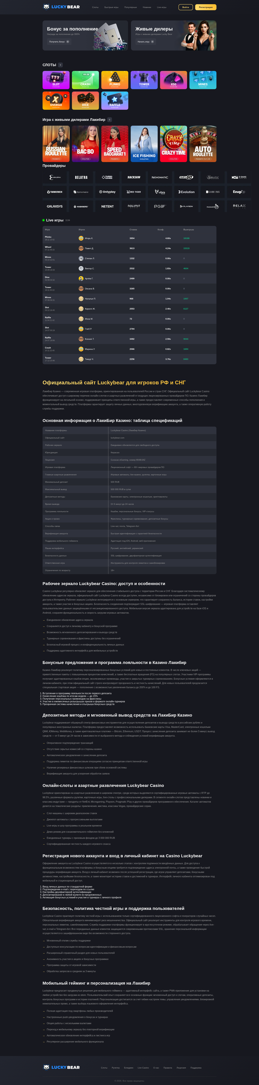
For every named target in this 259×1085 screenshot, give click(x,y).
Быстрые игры (111, 7)
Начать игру (143, 41)
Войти (185, 7)
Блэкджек (128, 1068)
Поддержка (196, 1068)
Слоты (95, 7)
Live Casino (143, 1068)
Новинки (147, 7)
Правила (168, 1068)
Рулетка (116, 1068)
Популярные (130, 7)
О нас (156, 1068)
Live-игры (161, 7)
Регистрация (206, 7)
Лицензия (181, 1068)
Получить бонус (57, 41)
